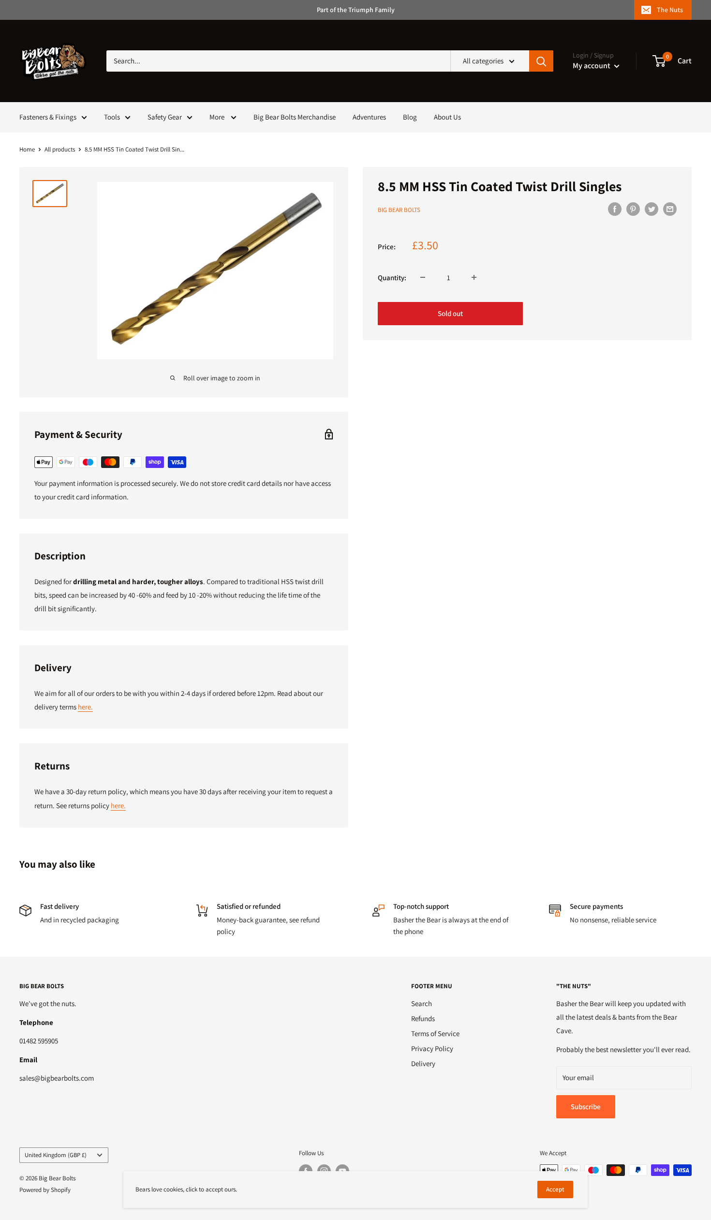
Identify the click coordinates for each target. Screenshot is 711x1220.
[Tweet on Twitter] (651, 209)
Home (27, 149)
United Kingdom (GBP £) (56, 1155)
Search (421, 1003)
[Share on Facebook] (615, 209)
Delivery (423, 1063)
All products (59, 149)
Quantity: (392, 277)
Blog (410, 116)
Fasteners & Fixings (47, 116)
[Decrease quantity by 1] (423, 277)
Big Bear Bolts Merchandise (294, 116)
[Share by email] (670, 209)
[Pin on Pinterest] (633, 209)
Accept (555, 1189)
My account (592, 65)
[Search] (541, 61)
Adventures (369, 116)
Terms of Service (435, 1033)
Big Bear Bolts (399, 210)
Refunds (423, 1018)
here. (85, 706)
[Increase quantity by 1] (474, 277)
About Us (447, 116)
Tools (112, 116)
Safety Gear (165, 116)
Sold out (450, 312)
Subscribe (586, 1106)
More (217, 116)
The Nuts (670, 9)
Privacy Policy (432, 1048)
